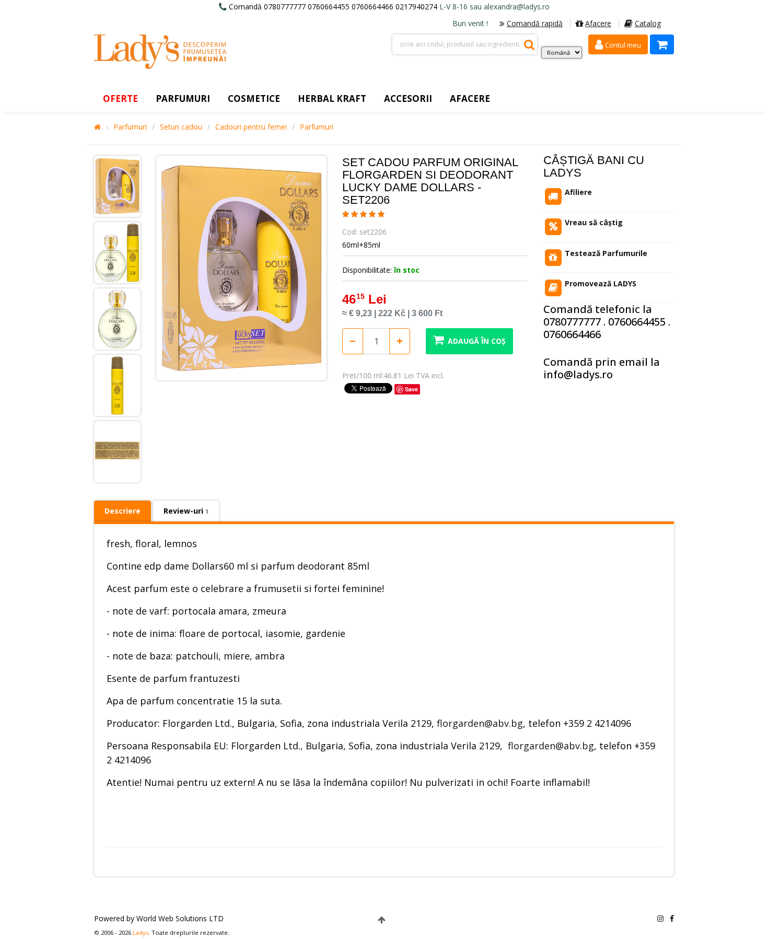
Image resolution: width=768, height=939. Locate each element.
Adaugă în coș (477, 341)
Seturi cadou (181, 127)
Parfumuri (130, 127)
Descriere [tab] (122, 511)
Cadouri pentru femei (251, 127)
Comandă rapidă (535, 23)
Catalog (648, 23)
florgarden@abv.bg (480, 723)
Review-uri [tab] (186, 511)
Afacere (598, 23)
